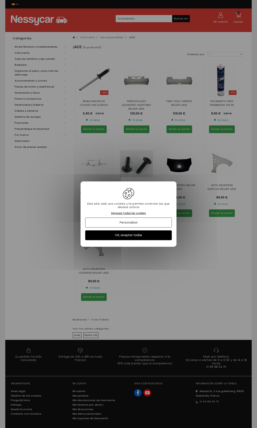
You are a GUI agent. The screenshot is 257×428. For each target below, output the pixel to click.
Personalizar (128, 222)
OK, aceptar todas (128, 235)
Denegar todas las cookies (128, 213)
